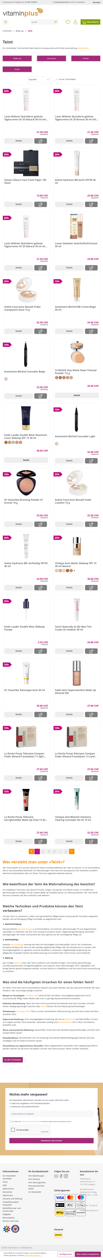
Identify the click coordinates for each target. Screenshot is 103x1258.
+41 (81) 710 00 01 (31, 2)
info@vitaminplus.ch (89, 1210)
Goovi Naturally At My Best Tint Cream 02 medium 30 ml (73, 628)
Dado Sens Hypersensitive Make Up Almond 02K (75, 691)
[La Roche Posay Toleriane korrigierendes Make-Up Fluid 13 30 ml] (26, 800)
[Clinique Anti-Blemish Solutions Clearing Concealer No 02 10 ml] (77, 800)
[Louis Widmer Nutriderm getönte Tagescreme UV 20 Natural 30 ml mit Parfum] (26, 99)
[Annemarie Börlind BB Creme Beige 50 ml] (77, 289)
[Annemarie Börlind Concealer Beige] (26, 354)
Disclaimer (7, 1192)
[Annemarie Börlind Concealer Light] (77, 419)
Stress (43, 1006)
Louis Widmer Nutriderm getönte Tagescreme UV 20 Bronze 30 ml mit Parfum (75, 118)
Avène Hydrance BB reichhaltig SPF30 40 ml (25, 565)
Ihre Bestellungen (36, 1175)
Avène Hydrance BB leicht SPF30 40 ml (75, 181)
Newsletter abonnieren (51, 1140)
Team (5, 1182)
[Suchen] (55, 22)
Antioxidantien (64, 1022)
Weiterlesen (83, 48)
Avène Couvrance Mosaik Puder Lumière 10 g (73, 501)
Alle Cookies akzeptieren (88, 1254)
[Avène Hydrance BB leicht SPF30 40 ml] (77, 163)
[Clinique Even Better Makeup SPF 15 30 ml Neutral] (77, 546)
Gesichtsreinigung (25, 929)
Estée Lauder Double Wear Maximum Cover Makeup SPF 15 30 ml (25, 436)
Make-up (17, 58)
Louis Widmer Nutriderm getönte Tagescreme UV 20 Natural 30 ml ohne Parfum (26, 245)
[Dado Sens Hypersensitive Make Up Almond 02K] (77, 673)
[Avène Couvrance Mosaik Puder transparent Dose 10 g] (26, 289)
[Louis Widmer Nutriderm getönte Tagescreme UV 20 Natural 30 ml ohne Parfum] (26, 226)
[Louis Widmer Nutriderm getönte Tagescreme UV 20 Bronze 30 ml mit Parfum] (77, 99)
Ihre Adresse (34, 1179)
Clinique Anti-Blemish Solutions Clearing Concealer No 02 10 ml (73, 818)
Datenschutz (8, 1188)
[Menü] (6, 22)
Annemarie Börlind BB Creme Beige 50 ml (75, 308)
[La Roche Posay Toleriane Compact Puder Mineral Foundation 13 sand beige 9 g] (77, 736)
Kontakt (96, 2)
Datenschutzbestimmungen (30, 1121)
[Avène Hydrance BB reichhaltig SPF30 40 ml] (26, 546)
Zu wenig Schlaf (23, 1011)
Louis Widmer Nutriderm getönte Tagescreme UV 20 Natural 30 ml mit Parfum (25, 118)
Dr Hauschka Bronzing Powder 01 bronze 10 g (23, 501)
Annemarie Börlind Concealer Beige (24, 371)
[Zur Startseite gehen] (23, 12)
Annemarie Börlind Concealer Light (75, 436)
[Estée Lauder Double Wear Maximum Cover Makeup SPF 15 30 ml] (26, 418)
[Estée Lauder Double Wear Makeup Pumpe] (26, 609)
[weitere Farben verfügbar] (74, 570)
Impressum (8, 1195)
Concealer (51, 58)
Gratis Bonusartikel (61, 2)
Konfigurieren (65, 1254)
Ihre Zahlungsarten (37, 1182)
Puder (17, 69)
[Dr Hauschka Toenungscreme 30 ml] (26, 673)
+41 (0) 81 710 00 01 (89, 1205)
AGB (4, 1185)
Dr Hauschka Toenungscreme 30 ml (24, 690)
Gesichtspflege (17, 944)
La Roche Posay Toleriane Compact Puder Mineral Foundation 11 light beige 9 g (24, 755)
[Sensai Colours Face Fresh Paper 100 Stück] (26, 163)
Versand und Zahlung (12, 1198)
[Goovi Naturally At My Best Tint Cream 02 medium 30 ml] (77, 609)
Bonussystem (9, 1217)
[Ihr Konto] (75, 22)
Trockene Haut (31, 995)
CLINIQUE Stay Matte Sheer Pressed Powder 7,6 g (75, 372)
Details (19, 140)
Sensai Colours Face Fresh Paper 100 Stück (25, 181)
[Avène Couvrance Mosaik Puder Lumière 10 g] (77, 482)
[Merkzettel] (68, 22)
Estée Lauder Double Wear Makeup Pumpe (24, 628)
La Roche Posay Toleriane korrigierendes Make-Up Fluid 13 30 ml (24, 818)
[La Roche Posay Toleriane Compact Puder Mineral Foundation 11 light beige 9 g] (26, 736)
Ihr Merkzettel (34, 1192)
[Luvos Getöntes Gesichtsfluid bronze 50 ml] (77, 226)
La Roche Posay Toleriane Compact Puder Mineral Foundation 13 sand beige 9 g (75, 755)
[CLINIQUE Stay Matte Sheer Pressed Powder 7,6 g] (77, 353)
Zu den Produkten (12, 1059)
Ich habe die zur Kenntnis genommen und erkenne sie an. (41, 1121)
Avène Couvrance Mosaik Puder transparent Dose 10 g (22, 308)
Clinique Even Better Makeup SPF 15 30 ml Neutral (75, 565)
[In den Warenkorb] (40, 141)
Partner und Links (11, 1221)
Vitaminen (69, 1019)
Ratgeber (7, 1214)
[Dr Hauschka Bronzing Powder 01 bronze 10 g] (26, 482)
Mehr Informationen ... (33, 1255)
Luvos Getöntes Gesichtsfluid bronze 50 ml (76, 245)
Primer (86, 58)
